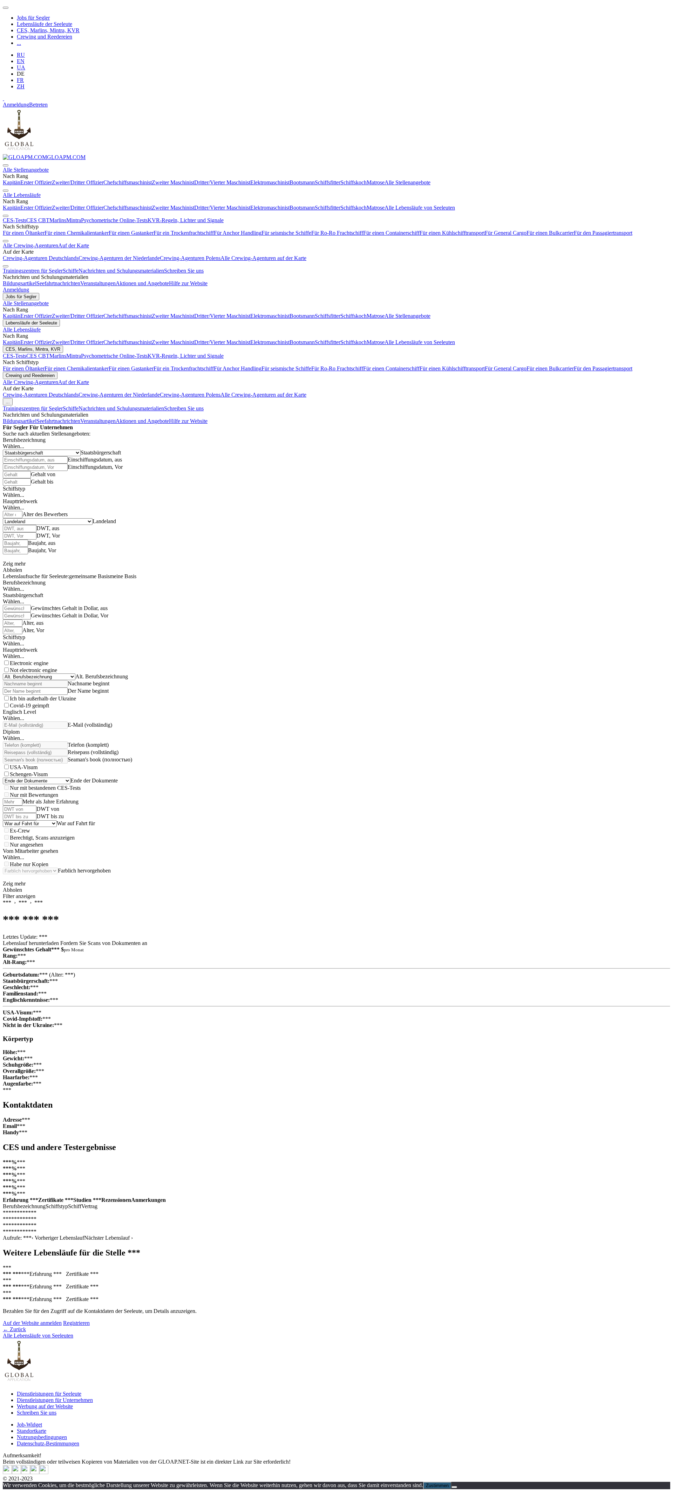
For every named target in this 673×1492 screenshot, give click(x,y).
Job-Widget (29, 1425)
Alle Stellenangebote (26, 170)
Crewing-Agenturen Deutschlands (41, 258)
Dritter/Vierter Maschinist (222, 182)
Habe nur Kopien (29, 864)
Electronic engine (29, 663)
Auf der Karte (73, 245)
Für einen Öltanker (24, 233)
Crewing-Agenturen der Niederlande (119, 258)
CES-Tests (14, 220)
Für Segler (15, 427)
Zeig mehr (14, 564)
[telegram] (34, 1472)
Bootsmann (302, 182)
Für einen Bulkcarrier (550, 233)
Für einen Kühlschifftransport (452, 233)
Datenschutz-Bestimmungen (48, 1443)
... (19, 43)
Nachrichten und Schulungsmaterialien (121, 271)
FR (20, 80)
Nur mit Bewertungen (34, 795)
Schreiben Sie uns (184, 271)
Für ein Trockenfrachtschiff (184, 233)
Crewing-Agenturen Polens (190, 258)
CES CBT (37, 220)
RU (21, 55)
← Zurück (14, 1329)
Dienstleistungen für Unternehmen (55, 1400)
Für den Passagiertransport (603, 233)
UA (21, 67)
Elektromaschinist (270, 182)
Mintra (73, 220)
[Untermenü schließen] (5, 165)
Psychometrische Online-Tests (114, 220)
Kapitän (11, 182)
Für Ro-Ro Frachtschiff (337, 233)
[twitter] (7, 1472)
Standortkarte (31, 1431)
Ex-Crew (20, 831)
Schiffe (71, 271)
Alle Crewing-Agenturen (30, 245)
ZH (21, 86)
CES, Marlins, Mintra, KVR (48, 30)
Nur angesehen (26, 845)
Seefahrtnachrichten (58, 283)
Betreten (38, 105)
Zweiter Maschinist (173, 182)
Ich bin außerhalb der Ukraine (43, 698)
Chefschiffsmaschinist (127, 182)
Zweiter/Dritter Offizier (77, 182)
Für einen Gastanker (131, 233)
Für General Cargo (505, 233)
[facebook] (43, 1472)
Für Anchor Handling (237, 233)
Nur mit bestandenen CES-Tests (45, 788)
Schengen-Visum (29, 774)
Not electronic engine (33, 670)
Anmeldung (16, 105)
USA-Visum (24, 767)
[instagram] (25, 1472)
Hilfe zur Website (188, 283)
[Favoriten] (3, 98)
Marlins (57, 220)
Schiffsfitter (327, 182)
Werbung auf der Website (45, 1406)
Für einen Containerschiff (391, 233)
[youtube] (16, 1472)
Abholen (12, 570)
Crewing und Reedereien (44, 37)
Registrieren (76, 1323)
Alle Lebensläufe (22, 195)
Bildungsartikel (19, 283)
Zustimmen (437, 1485)
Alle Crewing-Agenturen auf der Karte (263, 258)
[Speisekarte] (5, 8)
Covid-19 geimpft (29, 706)
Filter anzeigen (19, 896)
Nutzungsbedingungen (42, 1437)
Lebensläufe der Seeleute (44, 24)
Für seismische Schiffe (286, 233)
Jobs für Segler (33, 18)
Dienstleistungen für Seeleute (49, 1394)
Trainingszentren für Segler (33, 271)
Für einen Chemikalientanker (77, 233)
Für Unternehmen (51, 427)
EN (21, 61)
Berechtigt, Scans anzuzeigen (42, 838)
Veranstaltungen (98, 283)
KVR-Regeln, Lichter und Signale (186, 220)
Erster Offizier (36, 182)
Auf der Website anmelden (32, 1323)
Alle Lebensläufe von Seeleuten (420, 208)
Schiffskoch (353, 182)
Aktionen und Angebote (142, 283)
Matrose (376, 182)
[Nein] (454, 1487)
